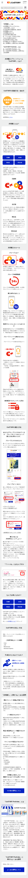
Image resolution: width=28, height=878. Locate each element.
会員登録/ (25, 1)
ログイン (25, 3)
